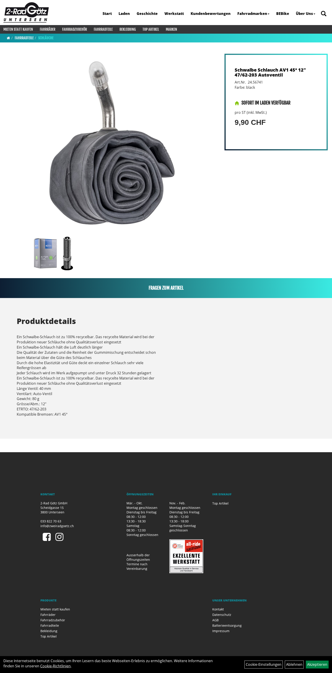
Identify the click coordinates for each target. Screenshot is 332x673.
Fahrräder (47, 29)
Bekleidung (127, 29)
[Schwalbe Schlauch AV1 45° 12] (45, 253)
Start (107, 13)
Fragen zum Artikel (166, 288)
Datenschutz (221, 614)
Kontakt (218, 609)
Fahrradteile (103, 29)
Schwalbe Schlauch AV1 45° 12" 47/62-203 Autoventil (270, 72)
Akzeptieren (317, 664)
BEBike (282, 13)
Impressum (220, 631)
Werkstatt (174, 13)
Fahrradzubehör (74, 29)
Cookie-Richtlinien (55, 666)
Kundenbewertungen (211, 13)
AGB (215, 620)
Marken (171, 29)
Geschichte (147, 13)
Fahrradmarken (252, 13)
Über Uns (304, 13)
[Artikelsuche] (323, 14)
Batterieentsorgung (227, 625)
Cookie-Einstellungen (263, 664)
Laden (124, 13)
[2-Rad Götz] (26, 12)
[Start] (8, 38)
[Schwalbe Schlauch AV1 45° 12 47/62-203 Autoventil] (111, 144)
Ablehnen (294, 664)
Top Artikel (151, 29)
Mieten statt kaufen (18, 29)
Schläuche (46, 38)
